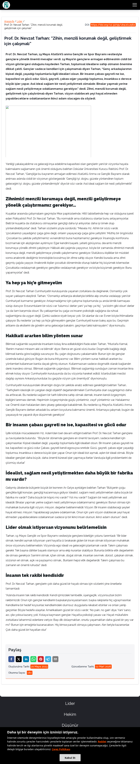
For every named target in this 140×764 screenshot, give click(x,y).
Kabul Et (70, 757)
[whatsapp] (33, 659)
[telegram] (48, 659)
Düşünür (70, 725)
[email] (55, 659)
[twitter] (19, 659)
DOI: (110, 24)
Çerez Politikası (61, 749)
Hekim (70, 714)
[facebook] (11, 659)
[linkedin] (26, 659)
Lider (19, 21)
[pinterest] (41, 659)
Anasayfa (9, 21)
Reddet (102, 741)
